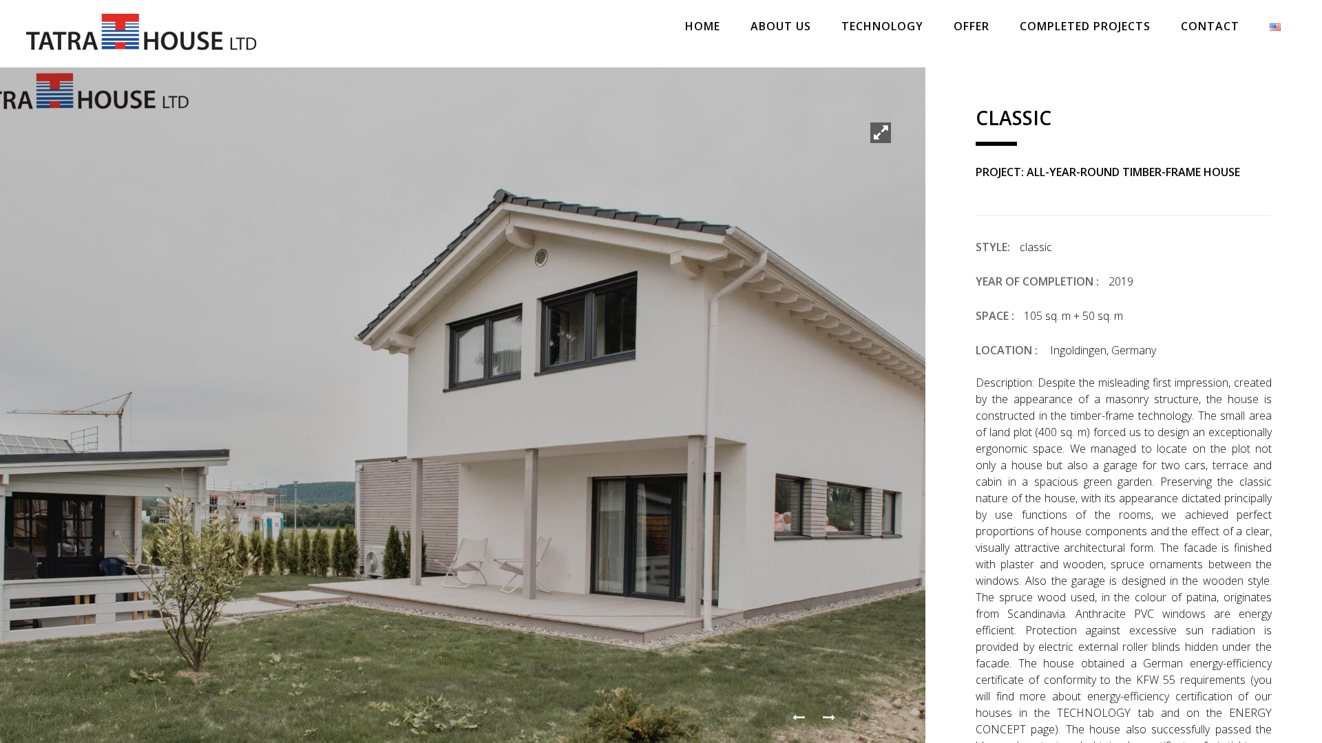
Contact (1210, 26)
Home (702, 26)
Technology (882, 26)
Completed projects (1085, 26)
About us (781, 26)
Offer (971, 26)
